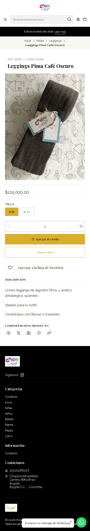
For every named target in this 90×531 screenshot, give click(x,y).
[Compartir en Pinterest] (38, 333)
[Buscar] (69, 19)
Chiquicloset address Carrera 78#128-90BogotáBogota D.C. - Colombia (26, 481)
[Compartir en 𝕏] (18, 333)
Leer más (60, 31)
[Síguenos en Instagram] (22, 375)
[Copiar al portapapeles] (49, 333)
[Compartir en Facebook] (8, 333)
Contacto (11, 396)
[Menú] (5, 19)
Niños (9, 413)
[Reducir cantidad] (8, 226)
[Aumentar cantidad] (81, 226)
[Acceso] (78, 19)
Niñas (40, 40)
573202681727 (19, 470)
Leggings (55, 40)
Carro (9, 436)
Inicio (27, 40)
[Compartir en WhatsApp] (28, 333)
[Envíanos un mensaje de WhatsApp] (81, 522)
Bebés (9, 419)
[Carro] (84, 19)
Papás (9, 430)
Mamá (9, 424)
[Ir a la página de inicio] (45, 7)
